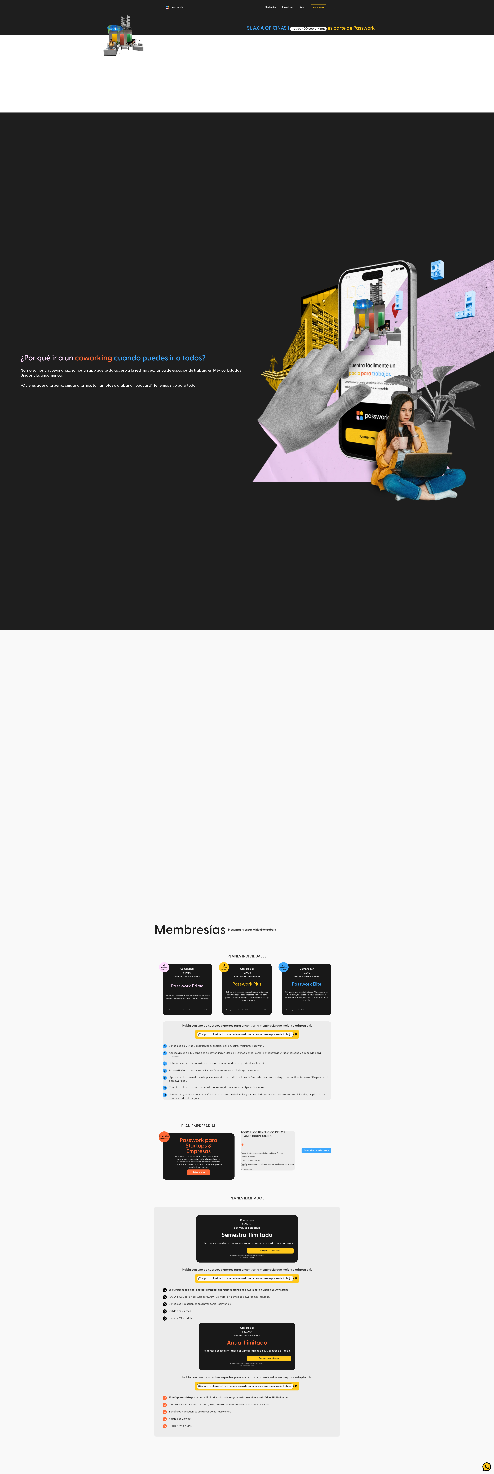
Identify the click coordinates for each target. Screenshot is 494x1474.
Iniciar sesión (318, 7)
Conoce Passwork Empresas (316, 1150)
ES (335, 9)
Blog (302, 7)
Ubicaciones (287, 7)
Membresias (270, 7)
